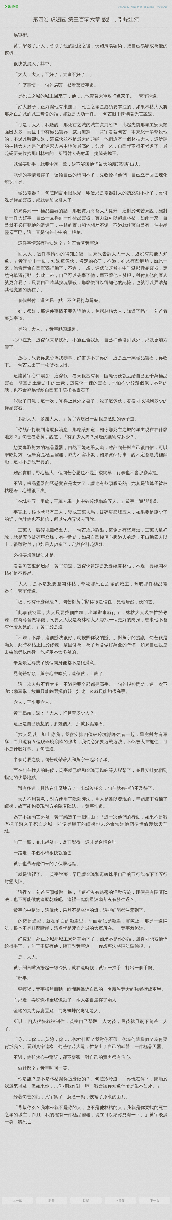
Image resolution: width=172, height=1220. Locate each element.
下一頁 (154, 1200)
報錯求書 (149, 7)
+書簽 (120, 1200)
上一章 (17, 1200)
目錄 (86, 1200)
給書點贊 (136, 7)
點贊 (51, 1200)
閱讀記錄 (162, 7)
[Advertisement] (86, 1160)
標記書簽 (123, 7)
